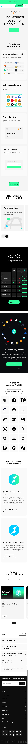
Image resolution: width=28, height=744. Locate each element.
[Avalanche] (7, 341)
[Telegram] (6, 731)
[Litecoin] (2, 333)
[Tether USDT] (23, 339)
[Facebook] (6, 734)
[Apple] (13, 734)
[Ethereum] (11, 343)
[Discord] (10, 731)
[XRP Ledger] (3, 328)
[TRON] (13, 320)
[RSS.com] (20, 734)
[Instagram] (3, 734)
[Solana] (4, 337)
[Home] (2, 6)
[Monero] (26, 330)
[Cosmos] (24, 326)
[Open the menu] (25, 5)
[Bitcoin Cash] (21, 322)
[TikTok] (10, 734)
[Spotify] (17, 734)
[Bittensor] (17, 320)
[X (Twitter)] (3, 731)
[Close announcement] (25, 2)
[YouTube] (17, 731)
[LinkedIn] (13, 731)
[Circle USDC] (25, 335)
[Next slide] (6, 236)
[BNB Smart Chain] (8, 321)
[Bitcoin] (19, 342)
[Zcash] (5, 324)
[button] (14, 68)
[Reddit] (20, 731)
